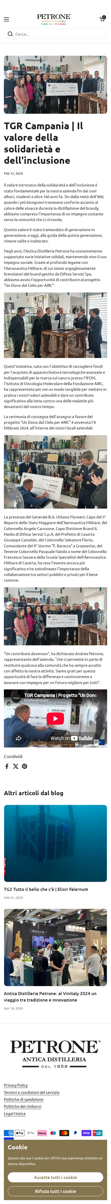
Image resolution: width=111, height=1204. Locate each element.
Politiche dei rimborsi (22, 1106)
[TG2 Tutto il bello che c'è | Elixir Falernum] (55, 843)
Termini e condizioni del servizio (32, 1092)
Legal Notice (15, 1113)
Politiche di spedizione (23, 1099)
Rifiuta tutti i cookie (55, 1191)
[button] (102, 19)
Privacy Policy (16, 1085)
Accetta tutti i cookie (55, 1177)
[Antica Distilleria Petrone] (54, 19)
